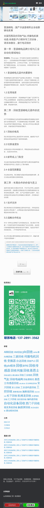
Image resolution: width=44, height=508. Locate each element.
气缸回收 (19, 479)
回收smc (22, 365)
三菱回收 (18, 356)
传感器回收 (27, 479)
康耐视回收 (17, 391)
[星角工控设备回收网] (9, 3)
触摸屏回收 (24, 407)
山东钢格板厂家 (8, 496)
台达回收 (21, 360)
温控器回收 (22, 399)
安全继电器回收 (31, 383)
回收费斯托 (28, 379)
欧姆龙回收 (24, 395)
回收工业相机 (26, 374)
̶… (22, 264)
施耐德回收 (28, 391)
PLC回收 (9, 481)
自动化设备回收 (14, 403)
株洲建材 (18, 496)
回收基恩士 (31, 370)
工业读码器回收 (28, 387)
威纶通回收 (22, 383)
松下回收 (12, 395)
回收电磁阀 (16, 379)
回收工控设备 (7, 479)
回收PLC (31, 360)
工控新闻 (7, 425)
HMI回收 (18, 351)
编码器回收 (32, 399)
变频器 (11, 360)
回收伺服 (17, 370)
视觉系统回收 (10, 407)
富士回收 (16, 387)
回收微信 (30, 505)
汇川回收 (12, 399)
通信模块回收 (12, 410)
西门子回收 (33, 403)
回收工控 (7, 422)
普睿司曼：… (22, 272)
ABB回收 (8, 352)
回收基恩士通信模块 (11, 375)
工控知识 (7, 428)
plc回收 (28, 351)
